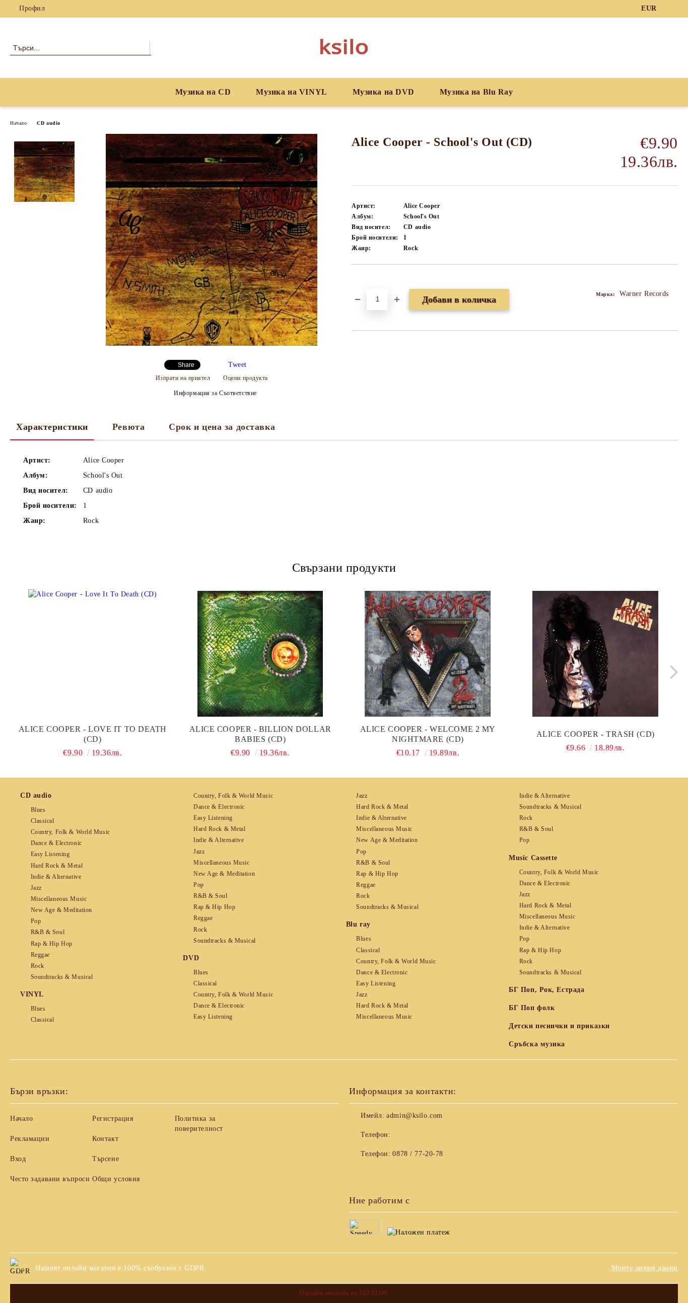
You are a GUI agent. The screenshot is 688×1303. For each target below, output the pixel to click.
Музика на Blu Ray (476, 92)
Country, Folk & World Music (70, 831)
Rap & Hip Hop (52, 943)
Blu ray (358, 924)
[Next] (671, 672)
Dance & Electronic (56, 843)
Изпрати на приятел (183, 377)
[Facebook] (672, 8)
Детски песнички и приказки (559, 1026)
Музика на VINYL (291, 92)
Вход (18, 1159)
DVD (191, 958)
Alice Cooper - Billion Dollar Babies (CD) (260, 734)
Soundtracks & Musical (62, 976)
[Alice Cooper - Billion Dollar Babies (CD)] (260, 653)
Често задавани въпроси (50, 1179)
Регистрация (112, 1118)
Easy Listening (50, 854)
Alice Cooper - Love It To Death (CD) (93, 734)
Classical (42, 820)
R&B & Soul (47, 932)
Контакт (105, 1138)
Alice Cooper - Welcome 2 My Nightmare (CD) (428, 734)
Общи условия (116, 1179)
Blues (38, 809)
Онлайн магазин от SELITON (344, 1292)
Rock (37, 965)
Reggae (40, 954)
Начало (18, 123)
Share (186, 364)
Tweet (237, 364)
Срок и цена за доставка (222, 427)
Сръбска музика (537, 1044)
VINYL (32, 994)
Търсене (105, 1159)
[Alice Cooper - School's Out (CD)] (211, 343)
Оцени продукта (245, 377)
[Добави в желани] (371, 282)
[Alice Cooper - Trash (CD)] (595, 653)
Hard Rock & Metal (57, 865)
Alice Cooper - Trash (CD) (595, 734)
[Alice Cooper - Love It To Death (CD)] (93, 653)
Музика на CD (203, 92)
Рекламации (30, 1138)
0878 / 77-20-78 (417, 1154)
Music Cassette (533, 858)
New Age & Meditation (61, 909)
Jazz (36, 887)
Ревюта (128, 427)
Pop (36, 921)
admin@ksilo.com (414, 1115)
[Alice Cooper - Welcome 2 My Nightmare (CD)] (428, 653)
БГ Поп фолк (532, 1008)
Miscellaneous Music (59, 898)
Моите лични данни (644, 1268)
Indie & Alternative (56, 876)
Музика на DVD (384, 92)
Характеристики (52, 427)
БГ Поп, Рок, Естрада (546, 989)
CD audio (48, 123)
